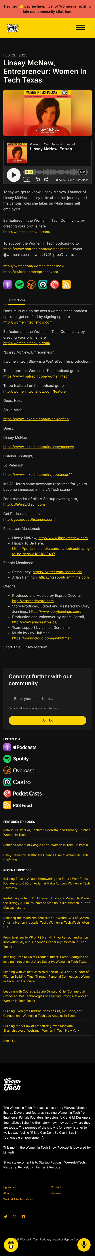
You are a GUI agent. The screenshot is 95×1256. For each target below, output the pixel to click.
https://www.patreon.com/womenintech (36, 249)
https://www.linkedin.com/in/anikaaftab (36, 419)
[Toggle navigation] (80, 28)
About (7, 1193)
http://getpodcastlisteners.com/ (29, 519)
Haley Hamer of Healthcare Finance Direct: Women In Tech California (45, 857)
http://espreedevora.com (33, 601)
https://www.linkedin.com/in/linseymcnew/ (38, 446)
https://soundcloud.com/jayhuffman (42, 638)
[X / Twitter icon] (5, 1216)
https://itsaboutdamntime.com (64, 577)
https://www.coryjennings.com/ (55, 611)
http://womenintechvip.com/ (26, 231)
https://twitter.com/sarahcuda (57, 572)
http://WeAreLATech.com (24, 504)
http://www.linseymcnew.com (63, 538)
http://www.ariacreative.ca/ (35, 622)
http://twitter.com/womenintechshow (33, 266)
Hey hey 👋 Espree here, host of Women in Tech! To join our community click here (47, 9)
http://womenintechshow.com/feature (34, 391)
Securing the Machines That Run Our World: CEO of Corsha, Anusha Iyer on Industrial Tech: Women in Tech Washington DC (46, 922)
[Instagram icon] (14, 1216)
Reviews (56, 1193)
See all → (10, 1041)
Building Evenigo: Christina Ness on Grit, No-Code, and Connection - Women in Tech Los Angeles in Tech (42, 1013)
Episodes (9, 1187)
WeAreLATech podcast (18, 1199)
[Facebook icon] (23, 1216)
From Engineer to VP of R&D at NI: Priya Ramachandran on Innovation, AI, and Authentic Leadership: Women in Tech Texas (45, 942)
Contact (56, 1187)
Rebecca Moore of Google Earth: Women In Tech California (45, 845)
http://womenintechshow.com (28, 322)
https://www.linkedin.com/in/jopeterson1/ (37, 474)
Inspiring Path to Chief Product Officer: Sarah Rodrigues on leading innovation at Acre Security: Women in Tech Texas (45, 959)
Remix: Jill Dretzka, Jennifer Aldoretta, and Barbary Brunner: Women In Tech (47, 832)
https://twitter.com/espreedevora (30, 271)
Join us (47, 720)
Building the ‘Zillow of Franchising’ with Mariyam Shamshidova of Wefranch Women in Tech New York (41, 1028)
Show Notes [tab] (16, 300)
